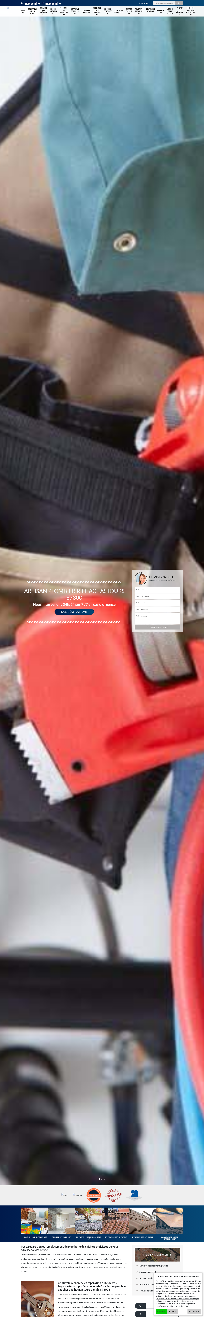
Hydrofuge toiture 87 (86, 11)
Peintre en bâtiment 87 (179, 11)
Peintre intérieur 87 (53, 11)
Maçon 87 (23, 11)
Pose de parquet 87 (129, 11)
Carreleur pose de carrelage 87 (97, 11)
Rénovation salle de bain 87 (32, 11)
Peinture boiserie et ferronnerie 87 (190, 11)
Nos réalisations (74, 611)
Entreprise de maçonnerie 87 (64, 11)
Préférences (194, 1311)
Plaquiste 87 (161, 11)
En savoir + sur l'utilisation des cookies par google (177, 1298)
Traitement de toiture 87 (139, 11)
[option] (102, 658)
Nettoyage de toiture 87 (75, 11)
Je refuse (172, 1311)
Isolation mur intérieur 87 (43, 11)
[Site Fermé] (10, 11)
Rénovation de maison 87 (150, 11)
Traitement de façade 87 (118, 11)
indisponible (32, 3)
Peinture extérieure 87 (108, 11)
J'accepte (161, 1311)
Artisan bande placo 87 (170, 11)
